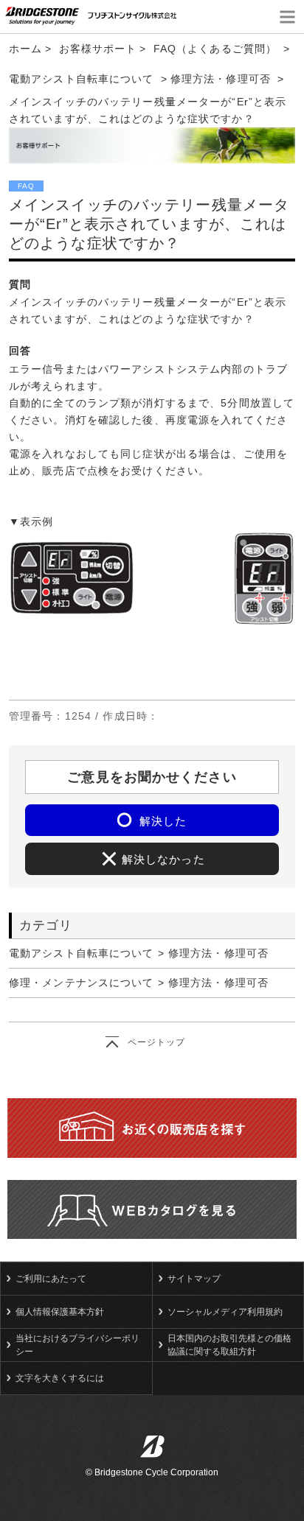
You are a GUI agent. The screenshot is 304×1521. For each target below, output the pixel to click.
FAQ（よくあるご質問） (215, 49)
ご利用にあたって (50, 1279)
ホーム (25, 49)
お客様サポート (98, 49)
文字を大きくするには (59, 1378)
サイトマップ (194, 1279)
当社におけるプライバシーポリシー (77, 1345)
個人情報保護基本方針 (59, 1312)
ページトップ (157, 1042)
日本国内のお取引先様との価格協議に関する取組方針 (229, 1345)
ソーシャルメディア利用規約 (225, 1312)
